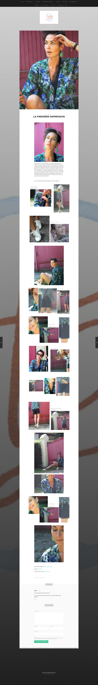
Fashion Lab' (37, 577)
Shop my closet (45, 5)
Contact (37, 5)
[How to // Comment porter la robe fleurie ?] (1, 342)
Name (35, 626)
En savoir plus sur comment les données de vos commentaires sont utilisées (60, 647)
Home (22, 1)
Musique (58, 1)
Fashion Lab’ (29, 1)
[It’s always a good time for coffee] (96, 342)
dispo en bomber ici (47, 566)
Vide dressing (73, 1)
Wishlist (53, 5)
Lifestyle (37, 1)
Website (36, 631)
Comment (36, 611)
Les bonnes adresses (47, 1)
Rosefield (40, 569)
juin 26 (38, 590)
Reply (35, 599)
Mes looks (43, 577)
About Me (65, 1)
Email (51, 626)
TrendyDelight (51, 672)
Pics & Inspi (60, 5)
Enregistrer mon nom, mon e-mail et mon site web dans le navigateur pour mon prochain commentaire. (48, 638)
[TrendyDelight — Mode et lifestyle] (49, 17)
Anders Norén (51, 674)
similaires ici (46, 571)
